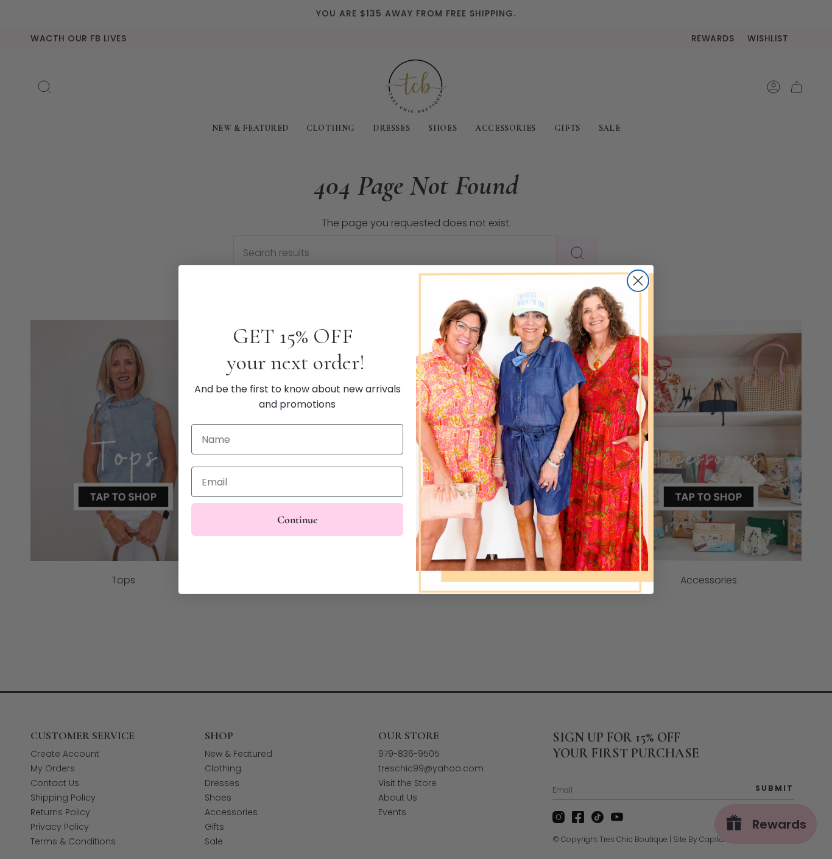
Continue (297, 519)
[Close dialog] (638, 280)
